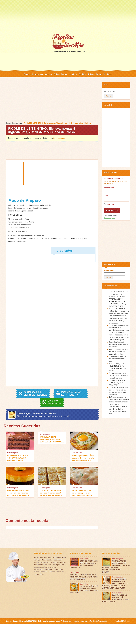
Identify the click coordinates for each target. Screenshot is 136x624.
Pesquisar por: (109, 271)
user (21, 138)
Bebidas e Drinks (86, 74)
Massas (48, 74)
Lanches (73, 74)
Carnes (99, 74)
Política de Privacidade (98, 621)
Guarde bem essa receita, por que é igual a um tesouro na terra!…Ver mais (118, 375)
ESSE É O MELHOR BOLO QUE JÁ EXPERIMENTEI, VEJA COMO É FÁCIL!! (115, 598)
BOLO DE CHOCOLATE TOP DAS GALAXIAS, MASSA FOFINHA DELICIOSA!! (17, 457)
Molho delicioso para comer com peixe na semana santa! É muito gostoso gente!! (82, 492)
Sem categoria (17, 123)
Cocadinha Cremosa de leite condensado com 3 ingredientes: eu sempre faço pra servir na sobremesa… (51, 492)
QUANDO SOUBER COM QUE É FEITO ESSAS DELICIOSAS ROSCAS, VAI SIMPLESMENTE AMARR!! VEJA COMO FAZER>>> (115, 583)
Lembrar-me (109, 205)
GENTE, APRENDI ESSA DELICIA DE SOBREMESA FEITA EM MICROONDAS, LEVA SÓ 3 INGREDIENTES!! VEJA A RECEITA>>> (116, 566)
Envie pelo (54, 402)
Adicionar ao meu (36, 393)
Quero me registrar (109, 218)
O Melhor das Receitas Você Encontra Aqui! (69, 51)
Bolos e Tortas (60, 74)
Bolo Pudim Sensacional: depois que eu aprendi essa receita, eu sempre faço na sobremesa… (18, 492)
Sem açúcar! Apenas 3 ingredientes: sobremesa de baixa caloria (118, 344)
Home (8, 123)
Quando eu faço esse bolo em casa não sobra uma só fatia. (118, 359)
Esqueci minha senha (110, 216)
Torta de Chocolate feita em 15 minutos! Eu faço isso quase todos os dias (118, 351)
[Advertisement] (68, 16)
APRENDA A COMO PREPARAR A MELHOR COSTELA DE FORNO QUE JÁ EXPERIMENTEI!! (51, 439)
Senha (106, 196)
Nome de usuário (110, 187)
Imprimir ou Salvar (70, 393)
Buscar (108, 96)
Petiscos (108, 74)
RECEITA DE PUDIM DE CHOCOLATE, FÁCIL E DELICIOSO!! (117, 382)
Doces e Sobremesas (33, 74)
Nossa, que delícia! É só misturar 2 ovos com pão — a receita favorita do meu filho (83, 457)
